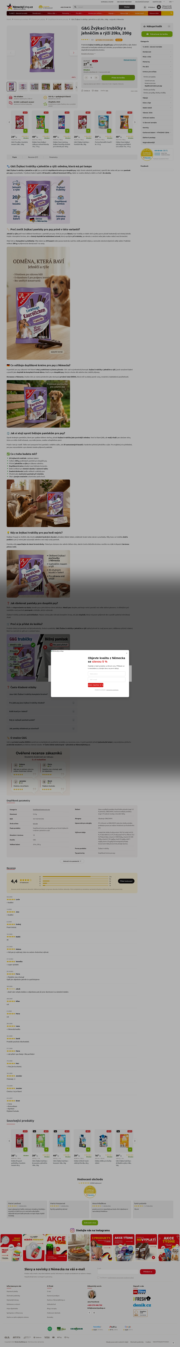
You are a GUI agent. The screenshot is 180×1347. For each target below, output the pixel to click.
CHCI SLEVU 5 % (95, 685)
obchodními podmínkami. (112, 689)
